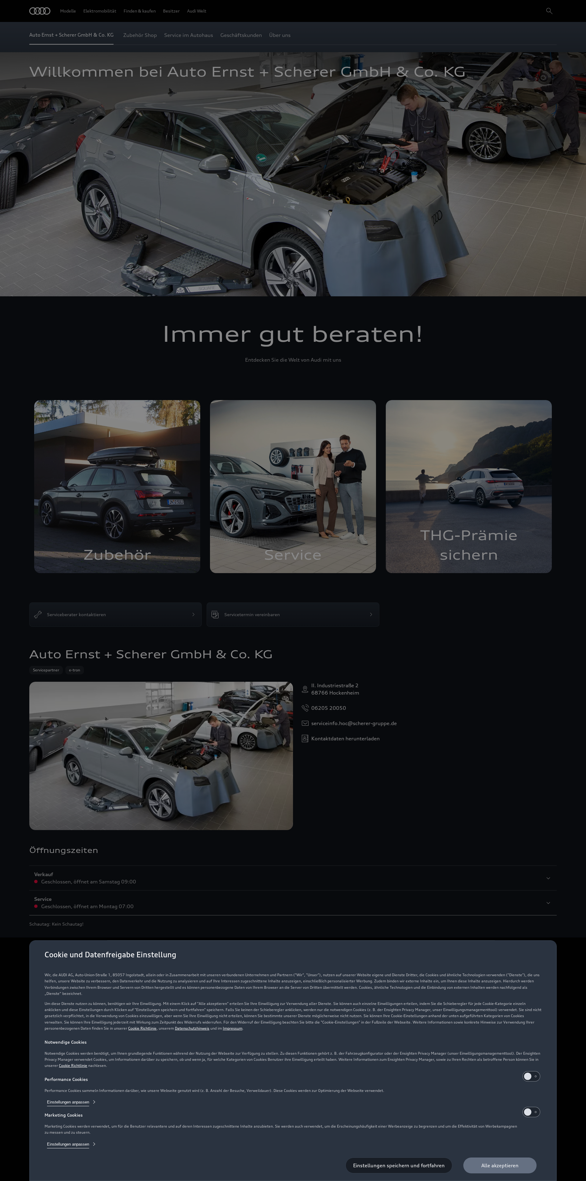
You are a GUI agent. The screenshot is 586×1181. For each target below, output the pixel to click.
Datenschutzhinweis (192, 1028)
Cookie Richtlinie (142, 1028)
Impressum (232, 1028)
